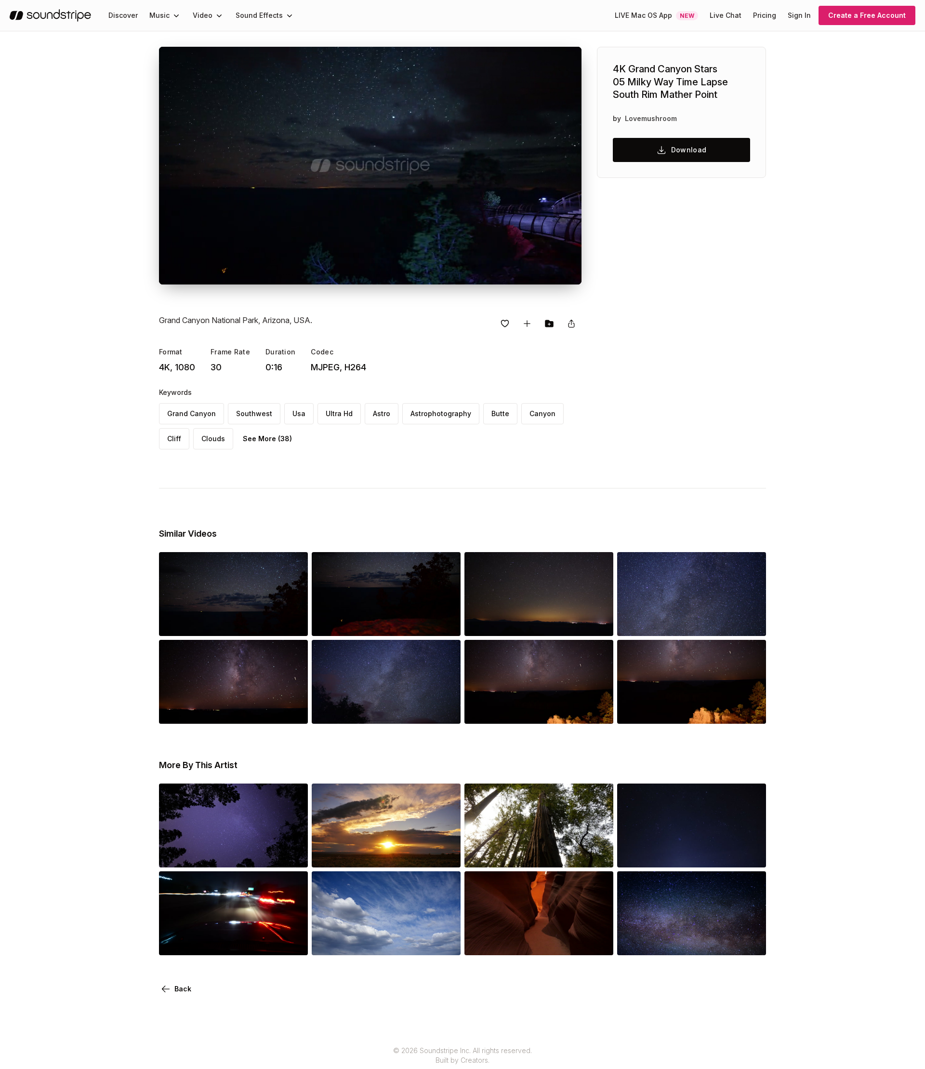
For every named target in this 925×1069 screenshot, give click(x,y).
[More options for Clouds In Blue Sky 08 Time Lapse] (445, 941)
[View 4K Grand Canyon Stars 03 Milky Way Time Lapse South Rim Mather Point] (386, 710)
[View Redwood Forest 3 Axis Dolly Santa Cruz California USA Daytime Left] (538, 853)
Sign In (799, 15)
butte (500, 413)
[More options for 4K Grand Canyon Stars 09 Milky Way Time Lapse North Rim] (750, 710)
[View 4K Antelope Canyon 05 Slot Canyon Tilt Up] (538, 941)
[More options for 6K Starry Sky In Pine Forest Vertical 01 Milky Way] (292, 854)
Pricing (764, 15)
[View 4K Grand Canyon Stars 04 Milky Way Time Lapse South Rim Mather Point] (691, 622)
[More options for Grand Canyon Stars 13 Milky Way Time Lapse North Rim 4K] (598, 622)
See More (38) (267, 438)
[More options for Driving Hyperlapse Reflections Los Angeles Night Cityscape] (292, 941)
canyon (542, 413)
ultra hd (339, 413)
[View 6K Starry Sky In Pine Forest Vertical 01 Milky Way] (233, 853)
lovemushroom (651, 118)
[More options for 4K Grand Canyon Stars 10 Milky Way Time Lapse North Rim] (292, 710)
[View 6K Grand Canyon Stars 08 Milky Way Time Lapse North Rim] (538, 710)
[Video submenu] (219, 15)
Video (202, 15)
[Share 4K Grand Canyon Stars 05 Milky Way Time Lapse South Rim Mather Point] (571, 323)
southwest (254, 413)
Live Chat (725, 15)
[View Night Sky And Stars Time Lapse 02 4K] (691, 853)
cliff (174, 438)
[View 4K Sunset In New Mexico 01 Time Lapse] (386, 853)
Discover (123, 15)
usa (298, 413)
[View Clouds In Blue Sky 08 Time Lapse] (386, 941)
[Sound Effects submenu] (289, 15)
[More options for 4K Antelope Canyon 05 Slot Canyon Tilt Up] (598, 941)
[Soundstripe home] (50, 15)
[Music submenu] (176, 15)
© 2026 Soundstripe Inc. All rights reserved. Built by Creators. (462, 1055)
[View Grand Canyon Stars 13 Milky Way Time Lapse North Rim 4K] (538, 622)
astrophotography (440, 413)
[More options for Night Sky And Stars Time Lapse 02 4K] (750, 854)
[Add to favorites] (505, 323)
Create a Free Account (867, 15)
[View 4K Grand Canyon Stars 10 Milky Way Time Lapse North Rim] (233, 710)
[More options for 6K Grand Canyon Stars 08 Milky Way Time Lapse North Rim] (598, 710)
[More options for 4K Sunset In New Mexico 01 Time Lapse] (445, 854)
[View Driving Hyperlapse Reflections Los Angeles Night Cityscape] (233, 941)
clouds (213, 438)
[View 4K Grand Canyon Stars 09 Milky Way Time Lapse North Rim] (691, 710)
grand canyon (191, 413)
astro (381, 413)
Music (159, 15)
